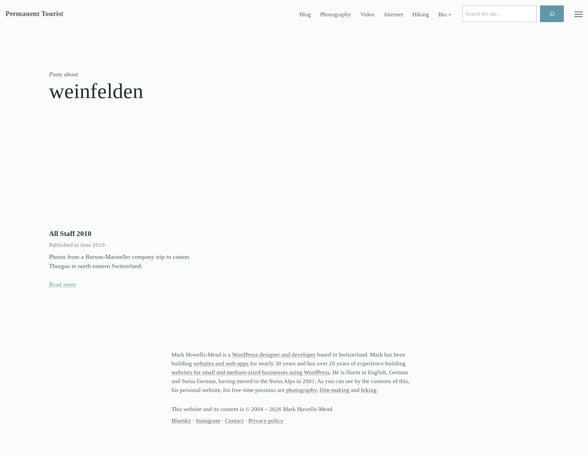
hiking (369, 390)
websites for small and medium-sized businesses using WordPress (251, 372)
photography (301, 390)
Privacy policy (265, 421)
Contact (234, 421)
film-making (334, 390)
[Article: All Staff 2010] (124, 174)
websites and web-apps (221, 363)
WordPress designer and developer (274, 354)
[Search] (552, 13)
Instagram (208, 421)
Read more (62, 284)
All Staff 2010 (70, 234)
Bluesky (181, 421)
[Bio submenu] (450, 14)
